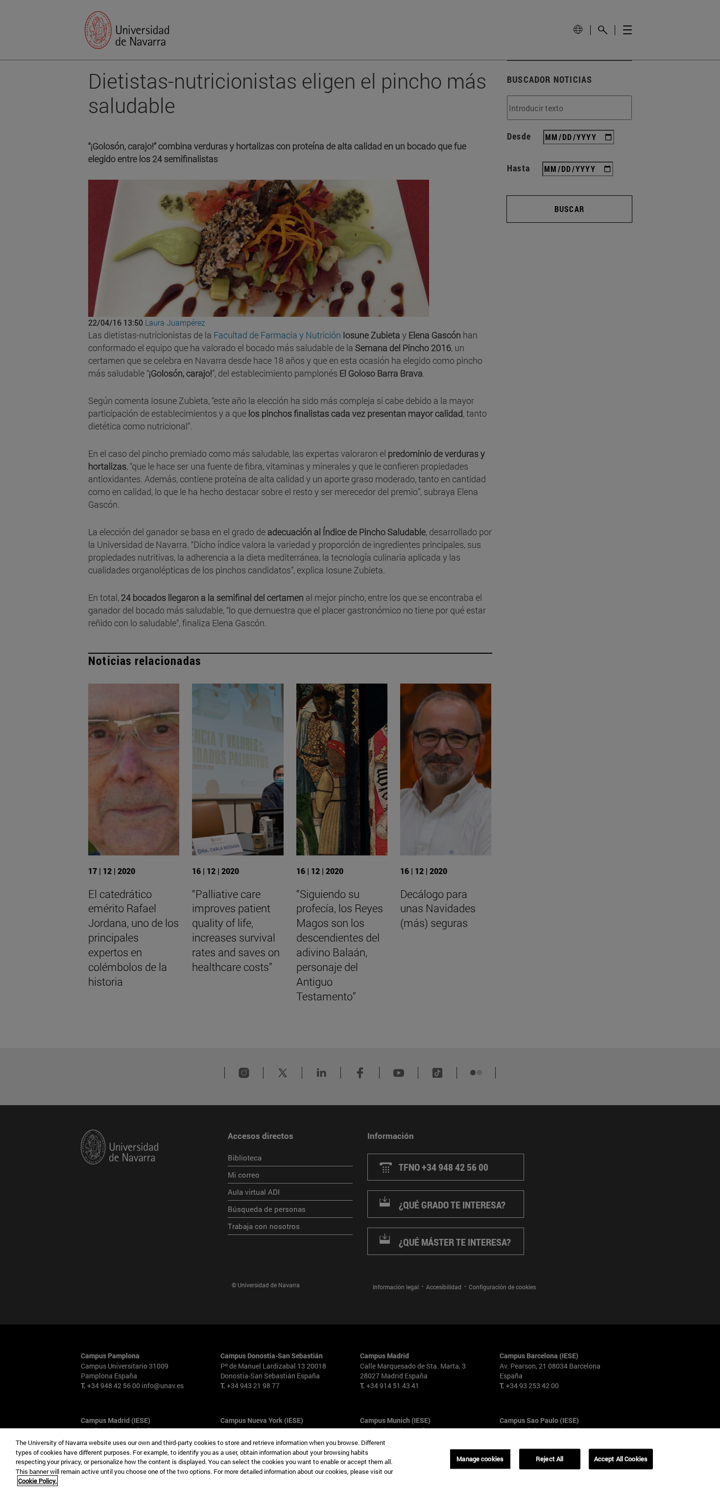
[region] (360, 1459)
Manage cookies (480, 1458)
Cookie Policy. (37, 1480)
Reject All (549, 1458)
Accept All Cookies (621, 1458)
